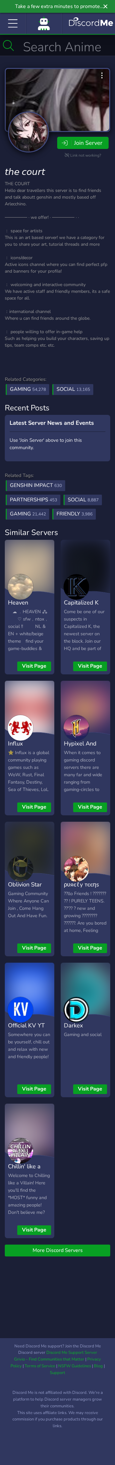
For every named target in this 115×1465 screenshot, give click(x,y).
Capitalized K (81, 602)
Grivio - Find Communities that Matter (49, 1359)
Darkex (73, 1025)
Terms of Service (40, 1366)
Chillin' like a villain (24, 1171)
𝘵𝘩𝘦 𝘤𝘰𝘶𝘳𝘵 (25, 172)
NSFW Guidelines (74, 1366)
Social (73, 389)
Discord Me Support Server (71, 1352)
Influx (15, 743)
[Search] (8, 45)
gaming (28, 513)
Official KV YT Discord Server (28, 1030)
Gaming (28, 389)
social (83, 499)
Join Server (88, 143)
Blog (98, 1366)
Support (57, 1373)
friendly (75, 513)
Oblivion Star (25, 884)
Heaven (18, 602)
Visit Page (34, 666)
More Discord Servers (58, 1250)
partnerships (33, 499)
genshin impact (36, 485)
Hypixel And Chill (80, 748)
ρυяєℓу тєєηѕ (81, 884)
